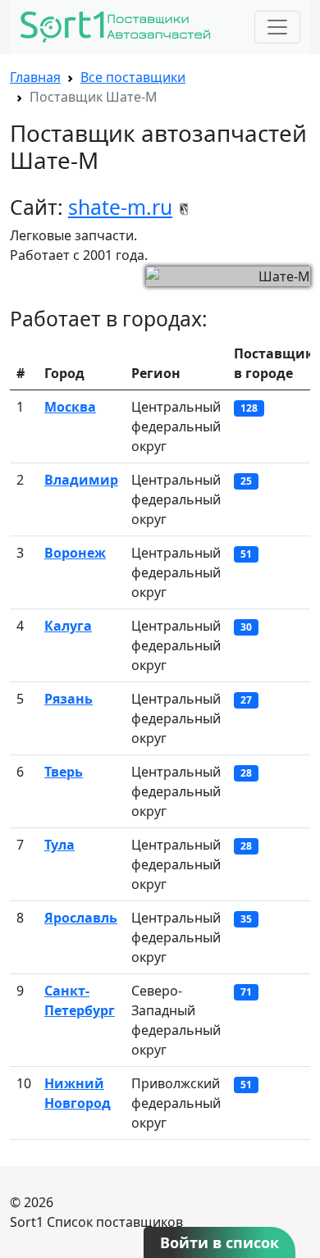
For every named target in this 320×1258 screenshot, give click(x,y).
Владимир (81, 480)
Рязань (68, 699)
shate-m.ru (120, 207)
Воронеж (75, 553)
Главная (35, 77)
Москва (70, 407)
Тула (59, 845)
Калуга (68, 626)
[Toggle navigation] (277, 27)
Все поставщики (132, 77)
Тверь (63, 772)
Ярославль (80, 918)
